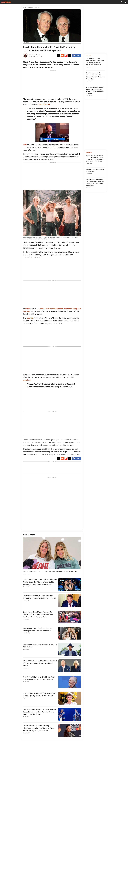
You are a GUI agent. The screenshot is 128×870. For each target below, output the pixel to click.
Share (77, 55)
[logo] (6, 2)
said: (48, 104)
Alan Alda (42, 104)
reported (30, 317)
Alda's (27, 308)
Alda (25, 144)
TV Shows (36, 7)
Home (24, 7)
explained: (27, 380)
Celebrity (30, 7)
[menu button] (125, 2)
